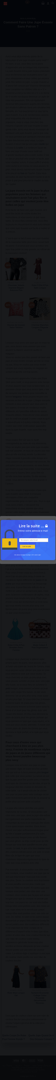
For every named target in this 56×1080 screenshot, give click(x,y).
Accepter (28, 549)
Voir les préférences (28, 557)
